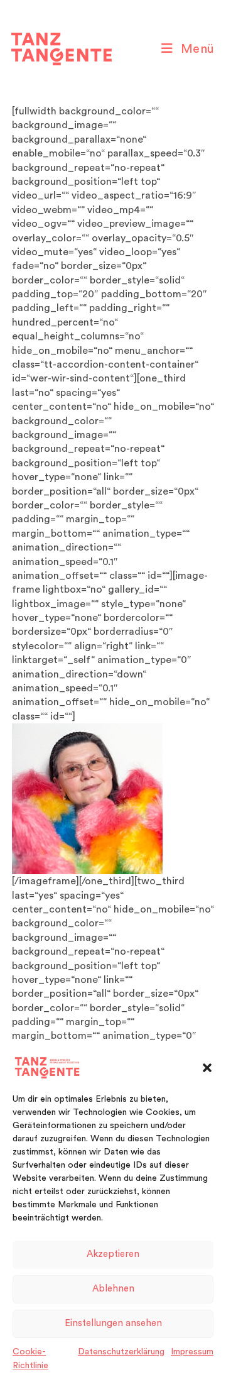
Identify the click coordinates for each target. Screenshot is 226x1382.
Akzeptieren (113, 1254)
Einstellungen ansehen (113, 1323)
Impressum (192, 1351)
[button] (207, 1067)
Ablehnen (113, 1288)
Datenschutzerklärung (121, 1351)
